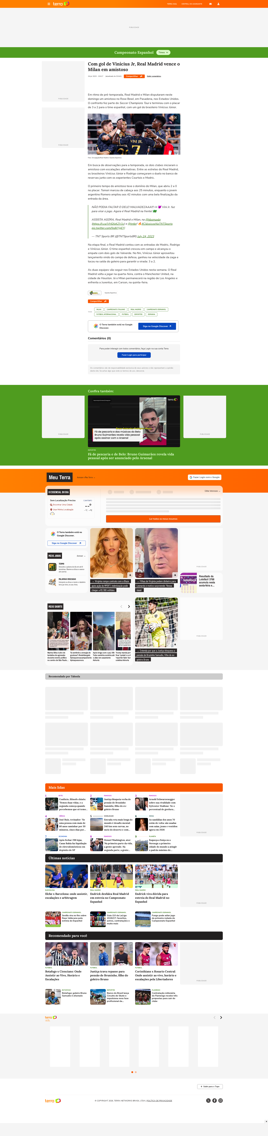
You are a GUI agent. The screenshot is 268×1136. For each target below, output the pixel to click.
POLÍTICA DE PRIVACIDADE (159, 1100)
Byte (61, 796)
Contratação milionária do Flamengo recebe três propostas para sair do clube (165, 997)
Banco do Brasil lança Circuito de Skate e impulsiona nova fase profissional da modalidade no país (118, 997)
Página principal (61, 4)
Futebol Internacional (106, 314)
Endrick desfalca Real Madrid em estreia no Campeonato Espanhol (109, 897)
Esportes (138, 314)
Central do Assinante (191, 4)
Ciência (62, 816)
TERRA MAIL (172, 4)
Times (162, 52)
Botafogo (66, 990)
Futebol (125, 314)
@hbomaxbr (153, 219)
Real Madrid (136, 309)
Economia (63, 836)
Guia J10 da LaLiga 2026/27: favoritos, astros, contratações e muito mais (118, 919)
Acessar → (81, 555)
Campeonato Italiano (116, 309)
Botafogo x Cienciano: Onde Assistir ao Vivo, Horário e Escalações (63, 975)
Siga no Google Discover (64, 543)
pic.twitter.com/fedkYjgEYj (108, 228)
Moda (151, 816)
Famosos (108, 796)
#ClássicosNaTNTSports (157, 224)
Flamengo (156, 990)
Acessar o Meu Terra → (86, 477)
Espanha (151, 314)
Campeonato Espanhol (156, 309)
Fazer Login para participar (134, 355)
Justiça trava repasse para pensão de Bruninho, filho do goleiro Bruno (109, 975)
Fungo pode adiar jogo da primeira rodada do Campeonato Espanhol (163, 918)
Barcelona (50, 890)
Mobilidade (108, 816)
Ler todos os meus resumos (163, 518)
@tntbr (132, 224)
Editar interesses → (213, 490)
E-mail (210, 4)
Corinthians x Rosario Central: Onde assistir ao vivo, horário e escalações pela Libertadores (155, 975)
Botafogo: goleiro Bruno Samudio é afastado (74, 994)
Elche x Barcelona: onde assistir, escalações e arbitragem (66, 895)
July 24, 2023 (145, 236)
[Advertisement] (201, 919)
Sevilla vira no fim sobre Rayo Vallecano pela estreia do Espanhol (74, 918)
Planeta (152, 836)
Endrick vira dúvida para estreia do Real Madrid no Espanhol (152, 897)
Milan (98, 309)
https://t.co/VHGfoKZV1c (108, 224)
